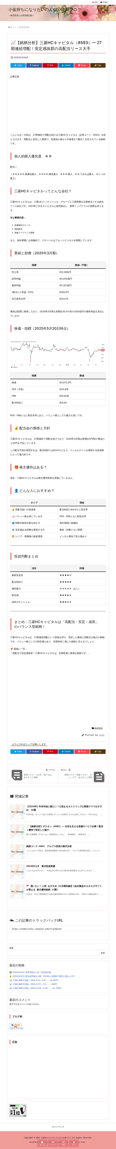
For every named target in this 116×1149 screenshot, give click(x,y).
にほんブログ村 (16, 1028)
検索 (11, 948)
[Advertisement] (58, 106)
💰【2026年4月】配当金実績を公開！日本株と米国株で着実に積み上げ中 (42, 976)
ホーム (13, 27)
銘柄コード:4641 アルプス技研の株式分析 (49, 846)
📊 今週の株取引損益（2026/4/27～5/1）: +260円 (33, 984)
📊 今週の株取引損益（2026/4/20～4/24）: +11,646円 (35, 988)
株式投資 (25, 27)
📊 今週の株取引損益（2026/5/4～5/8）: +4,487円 (33, 980)
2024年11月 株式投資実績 (40, 866)
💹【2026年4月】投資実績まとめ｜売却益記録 (30, 972)
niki (101, 735)
